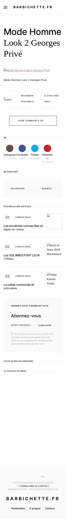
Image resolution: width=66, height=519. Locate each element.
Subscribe (45, 325)
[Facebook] (27, 476)
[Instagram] (22, 476)
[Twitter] (33, 476)
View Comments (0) (30, 120)
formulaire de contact (34, 486)
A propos (35, 508)
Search (47, 188)
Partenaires (18, 508)
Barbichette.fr (33, 7)
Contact (50, 508)
